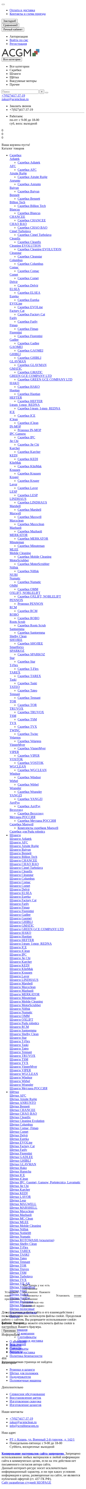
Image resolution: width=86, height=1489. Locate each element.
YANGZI (16, 795)
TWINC (15, 730)
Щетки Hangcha (20, 1171)
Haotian (15, 390)
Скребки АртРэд (29, 806)
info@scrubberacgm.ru (24, 1426)
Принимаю (9, 1330)
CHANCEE (17, 216)
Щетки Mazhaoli (21, 1215)
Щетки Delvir (19, 1135)
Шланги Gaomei (21, 918)
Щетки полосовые (22, 1309)
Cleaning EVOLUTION (25, 245)
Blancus (15, 209)
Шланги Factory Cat (23, 900)
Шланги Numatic (21, 1012)
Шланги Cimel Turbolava (26, 867)
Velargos (15, 737)
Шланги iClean (20, 951)
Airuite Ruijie (18, 173)
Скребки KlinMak (30, 466)
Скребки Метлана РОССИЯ (37, 820)
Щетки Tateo (18, 1258)
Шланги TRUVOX (22, 1055)
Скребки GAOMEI (30, 350)
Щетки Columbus (21, 1124)
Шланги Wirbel (20, 1081)
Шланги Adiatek (21, 838)
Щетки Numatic (20, 1236)
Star (12, 658)
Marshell (15, 506)
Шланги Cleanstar (21, 875)
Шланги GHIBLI (21, 922)
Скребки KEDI (28, 459)
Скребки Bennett (29, 198)
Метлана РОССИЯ (22, 817)
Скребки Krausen (29, 473)
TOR (13, 701)
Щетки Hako (18, 1168)
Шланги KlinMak (21, 969)
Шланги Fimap (20, 907)
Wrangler (15, 788)
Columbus (16, 260)
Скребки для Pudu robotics (27, 831)
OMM (14, 585)
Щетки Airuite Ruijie (23, 1099)
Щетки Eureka (19, 1139)
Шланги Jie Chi (20, 958)
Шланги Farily (19, 904)
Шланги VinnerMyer (23, 1066)
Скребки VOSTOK (31, 762)
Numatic (15, 578)
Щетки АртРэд (20, 1298)
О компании (26, 1333)
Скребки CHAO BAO (32, 227)
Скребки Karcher (29, 451)
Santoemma (17, 629)
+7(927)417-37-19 (13, 95)
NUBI (14, 574)
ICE (12, 412)
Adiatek (15, 159)
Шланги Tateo (19, 1048)
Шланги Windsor (21, 1077)
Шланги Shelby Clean (24, 1034)
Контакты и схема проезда (28, 13)
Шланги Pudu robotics (24, 1023)
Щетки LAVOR (20, 1196)
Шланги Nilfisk (20, 1008)
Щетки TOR (18, 1265)
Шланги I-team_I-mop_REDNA (31, 943)
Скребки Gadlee (28, 343)
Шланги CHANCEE (23, 860)
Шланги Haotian (21, 936)
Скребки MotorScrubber (33, 564)
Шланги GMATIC (22, 925)
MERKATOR (19, 535)
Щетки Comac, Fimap (24, 1128)
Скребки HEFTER (30, 401)
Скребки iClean (28, 423)
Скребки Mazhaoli (30, 531)
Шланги (15, 835)
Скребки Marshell (29, 509)
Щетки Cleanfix (20, 1117)
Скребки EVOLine (30, 307)
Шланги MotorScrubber (25, 1005)
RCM (13, 607)
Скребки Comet (28, 278)
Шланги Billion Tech (23, 857)
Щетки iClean (19, 1178)
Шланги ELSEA (21, 893)
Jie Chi (14, 441)
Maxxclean (17, 520)
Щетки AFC (18, 1095)
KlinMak (15, 462)
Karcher (15, 448)
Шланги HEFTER (22, 940)
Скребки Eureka (28, 300)
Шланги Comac (20, 882)
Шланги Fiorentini (22, 911)
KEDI (13, 455)
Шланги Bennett (20, 853)
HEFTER (16, 397)
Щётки (14, 1092)
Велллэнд (16, 810)
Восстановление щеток (25, 1397)
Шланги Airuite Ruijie (24, 846)
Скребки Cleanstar (30, 256)
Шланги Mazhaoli (21, 990)
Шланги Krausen (21, 972)
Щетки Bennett (20, 1106)
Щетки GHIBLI (20, 1160)
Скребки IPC (26, 437)
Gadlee (14, 339)
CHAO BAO (18, 224)
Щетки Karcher (20, 1189)
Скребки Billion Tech (32, 206)
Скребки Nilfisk (28, 571)
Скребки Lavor (28, 488)
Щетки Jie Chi (19, 1186)
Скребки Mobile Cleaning (34, 556)
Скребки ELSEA (29, 292)
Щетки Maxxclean (22, 1211)
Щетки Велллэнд (21, 1301)
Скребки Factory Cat (31, 314)
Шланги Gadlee (20, 914)
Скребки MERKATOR (33, 538)
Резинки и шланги (22, 1369)
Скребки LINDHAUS (32, 502)
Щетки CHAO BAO (23, 1113)
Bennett (14, 195)
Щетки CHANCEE (22, 1110)
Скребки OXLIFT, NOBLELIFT (39, 596)
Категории (9, 1362)
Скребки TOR (27, 705)
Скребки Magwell (21, 824)
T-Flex (14, 665)
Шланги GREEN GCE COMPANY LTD (37, 929)
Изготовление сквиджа (25, 1401)
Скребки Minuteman (31, 546)
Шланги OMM (20, 1016)
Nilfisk (14, 567)
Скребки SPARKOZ (31, 654)
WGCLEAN (18, 766)
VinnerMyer (17, 744)
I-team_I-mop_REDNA (25, 404)
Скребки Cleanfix (29, 242)
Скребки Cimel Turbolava (34, 234)
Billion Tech (17, 202)
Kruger (14, 477)
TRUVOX (16, 708)
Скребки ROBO (28, 618)
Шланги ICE (18, 947)
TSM (13, 715)
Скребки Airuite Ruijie (32, 177)
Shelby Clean (18, 636)
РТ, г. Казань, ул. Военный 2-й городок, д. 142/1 (42, 1439)
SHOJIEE (16, 640)
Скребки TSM (27, 719)
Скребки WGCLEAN (32, 770)
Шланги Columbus (22, 878)
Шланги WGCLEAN (24, 1074)
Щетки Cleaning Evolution (27, 1121)
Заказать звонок (20, 106)
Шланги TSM (19, 1059)
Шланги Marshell (21, 983)
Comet (14, 274)
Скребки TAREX (29, 676)
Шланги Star (18, 1037)
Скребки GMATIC (30, 372)
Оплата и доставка (22, 10)
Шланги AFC (19, 842)
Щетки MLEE (19, 1222)
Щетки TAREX (20, 1251)
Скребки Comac (28, 271)
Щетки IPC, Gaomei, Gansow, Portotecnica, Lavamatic (45, 1182)
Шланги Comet (20, 885)
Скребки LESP (28, 495)
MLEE (14, 549)
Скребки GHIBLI (29, 357)
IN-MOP (15, 426)
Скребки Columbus (30, 263)
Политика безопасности (26, 1356)
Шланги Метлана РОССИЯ (28, 1088)
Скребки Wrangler (30, 791)
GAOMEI (16, 347)
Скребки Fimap (28, 329)
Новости (15, 1345)
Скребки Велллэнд (30, 813)
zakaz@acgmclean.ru (15, 99)
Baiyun (14, 187)
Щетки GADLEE (21, 1157)
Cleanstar (15, 253)
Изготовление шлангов (25, 1405)
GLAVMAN (18, 361)
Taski (13, 679)
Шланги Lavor (19, 976)
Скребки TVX (27, 726)
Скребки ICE (26, 415)
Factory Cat (17, 310)
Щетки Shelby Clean (23, 1243)
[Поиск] (46, 92)
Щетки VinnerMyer (22, 1287)
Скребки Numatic (29, 582)
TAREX (15, 672)
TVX (13, 723)
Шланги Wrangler (21, 1084)
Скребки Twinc (28, 734)
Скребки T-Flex (28, 668)
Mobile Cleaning (20, 553)
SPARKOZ (17, 650)
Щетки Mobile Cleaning (25, 1225)
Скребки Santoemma (31, 632)
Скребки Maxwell (29, 517)
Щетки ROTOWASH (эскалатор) (32, 1240)
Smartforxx (17, 647)
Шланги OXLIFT (21, 1019)
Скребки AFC (27, 169)
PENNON (16, 600)
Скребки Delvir (28, 285)
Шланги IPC (18, 954)
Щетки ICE (17, 1175)
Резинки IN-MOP (29, 430)
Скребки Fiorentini (30, 336)
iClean (14, 419)
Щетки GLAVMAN (23, 1164)
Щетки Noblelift (20, 1233)
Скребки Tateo (27, 690)
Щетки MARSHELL (23, 1207)
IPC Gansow (18, 433)
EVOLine (16, 303)
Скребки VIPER (29, 755)
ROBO (14, 614)
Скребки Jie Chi (28, 444)
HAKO (14, 383)
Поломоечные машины (25, 1380)
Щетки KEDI (19, 1193)
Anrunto (15, 180)
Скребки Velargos (29, 741)
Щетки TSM (18, 1272)
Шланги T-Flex (20, 1041)
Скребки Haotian (29, 394)
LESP (13, 491)
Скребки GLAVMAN (32, 365)
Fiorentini (16, 332)
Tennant (15, 694)
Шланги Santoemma (23, 1030)
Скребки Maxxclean (31, 524)
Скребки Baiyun (28, 191)
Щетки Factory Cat (22, 1146)
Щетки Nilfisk (19, 1229)
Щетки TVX (18, 1280)
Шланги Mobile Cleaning (26, 1001)
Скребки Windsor (29, 777)
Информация (18, 1329)
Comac (14, 267)
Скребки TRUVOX (31, 712)
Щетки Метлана (21, 1305)
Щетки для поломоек (24, 1373)
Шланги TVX (19, 1063)
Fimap (14, 325)
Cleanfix (15, 238)
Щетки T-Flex (19, 1247)
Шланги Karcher (21, 961)
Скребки (15, 155)
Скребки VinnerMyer (32, 748)
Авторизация (19, 36)
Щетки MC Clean (21, 1218)
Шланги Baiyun (20, 849)
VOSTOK (16, 759)
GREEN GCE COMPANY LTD (31, 376)
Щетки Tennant (20, 1262)
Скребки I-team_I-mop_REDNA (39, 408)
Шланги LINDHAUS (24, 979)
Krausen (15, 470)
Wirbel (14, 781)
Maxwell (15, 513)
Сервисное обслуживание (27, 1394)
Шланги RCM (19, 1026)
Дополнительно (12, 1387)
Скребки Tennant (29, 697)
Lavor (13, 484)
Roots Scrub (17, 621)
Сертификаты (27, 1337)
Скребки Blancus (29, 213)
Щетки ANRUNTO (23, 1102)
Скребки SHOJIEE (30, 643)
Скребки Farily (28, 321)
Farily (13, 318)
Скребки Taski (27, 683)
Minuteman (17, 542)
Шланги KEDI (19, 965)
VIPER (14, 752)
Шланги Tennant (21, 1052)
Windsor (15, 773)
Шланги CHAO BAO (24, 864)
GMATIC (16, 368)
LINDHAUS (18, 498)
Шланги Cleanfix (21, 871)
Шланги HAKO (20, 932)
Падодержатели (20, 1376)
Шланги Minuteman (23, 998)
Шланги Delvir (20, 889)
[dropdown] (3, 4)
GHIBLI (15, 354)
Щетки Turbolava (21, 1276)
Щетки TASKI (19, 1254)
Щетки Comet (19, 1131)
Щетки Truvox (19, 1269)
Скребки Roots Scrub (32, 625)
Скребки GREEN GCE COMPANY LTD (45, 379)
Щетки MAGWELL (23, 1204)
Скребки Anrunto (29, 184)
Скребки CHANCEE (32, 220)
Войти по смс (19, 40)
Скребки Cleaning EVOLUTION (39, 249)
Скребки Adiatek (29, 162)
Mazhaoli (15, 527)
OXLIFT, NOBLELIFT (25, 593)
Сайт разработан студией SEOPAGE (26, 1482)
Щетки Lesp (18, 1200)
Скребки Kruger (28, 480)
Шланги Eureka (20, 896)
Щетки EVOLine (21, 1142)
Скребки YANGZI (30, 799)
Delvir (14, 281)
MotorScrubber (19, 560)
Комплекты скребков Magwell (38, 828)
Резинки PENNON (30, 603)
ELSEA (15, 289)
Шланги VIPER (20, 1070)
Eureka (14, 296)
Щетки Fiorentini (21, 1153)
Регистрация (18, 43)
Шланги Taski (19, 1045)
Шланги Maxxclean (23, 987)
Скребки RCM (27, 611)
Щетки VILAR (20, 1283)
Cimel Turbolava (20, 231)
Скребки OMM (28, 589)
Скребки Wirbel (28, 784)
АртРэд (15, 802)
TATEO (15, 687)
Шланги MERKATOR (25, 994)
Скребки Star (26, 661)
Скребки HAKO (29, 386)
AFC (13, 166)
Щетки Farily (18, 1149)
